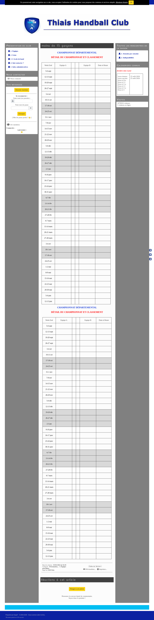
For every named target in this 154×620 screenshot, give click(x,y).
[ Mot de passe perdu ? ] (21, 117)
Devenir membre (22, 90)
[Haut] (150, 250)
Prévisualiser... (90, 569)
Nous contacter (15, 79)
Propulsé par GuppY (12, 615)
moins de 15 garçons (57, 45)
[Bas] (150, 259)
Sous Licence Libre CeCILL (36, 615)
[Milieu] (150, 254)
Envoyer (22, 114)
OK (131, 2)
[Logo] (77, 25)
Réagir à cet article (77, 589)
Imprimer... (103, 569)
